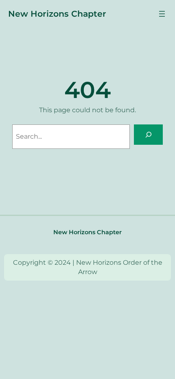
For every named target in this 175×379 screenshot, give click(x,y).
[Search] (148, 134)
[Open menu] (162, 14)
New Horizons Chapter (57, 14)
